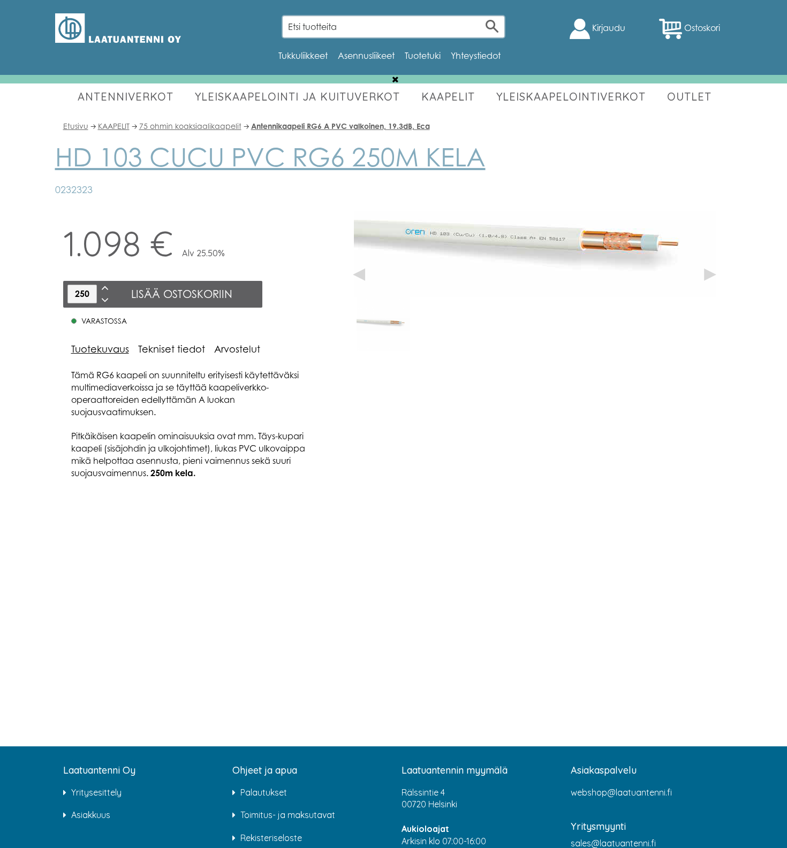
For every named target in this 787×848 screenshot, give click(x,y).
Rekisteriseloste (271, 837)
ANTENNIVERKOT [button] (125, 96)
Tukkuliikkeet (303, 55)
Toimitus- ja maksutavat (287, 814)
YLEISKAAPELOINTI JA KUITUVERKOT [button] (297, 96)
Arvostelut (237, 349)
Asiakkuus (90, 814)
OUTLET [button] (689, 96)
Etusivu (75, 126)
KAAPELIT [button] (448, 96)
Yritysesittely (96, 792)
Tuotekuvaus (100, 349)
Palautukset (263, 792)
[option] (383, 324)
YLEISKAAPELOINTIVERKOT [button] (571, 96)
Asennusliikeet (366, 55)
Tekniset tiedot (171, 349)
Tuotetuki (423, 55)
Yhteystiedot (476, 55)
